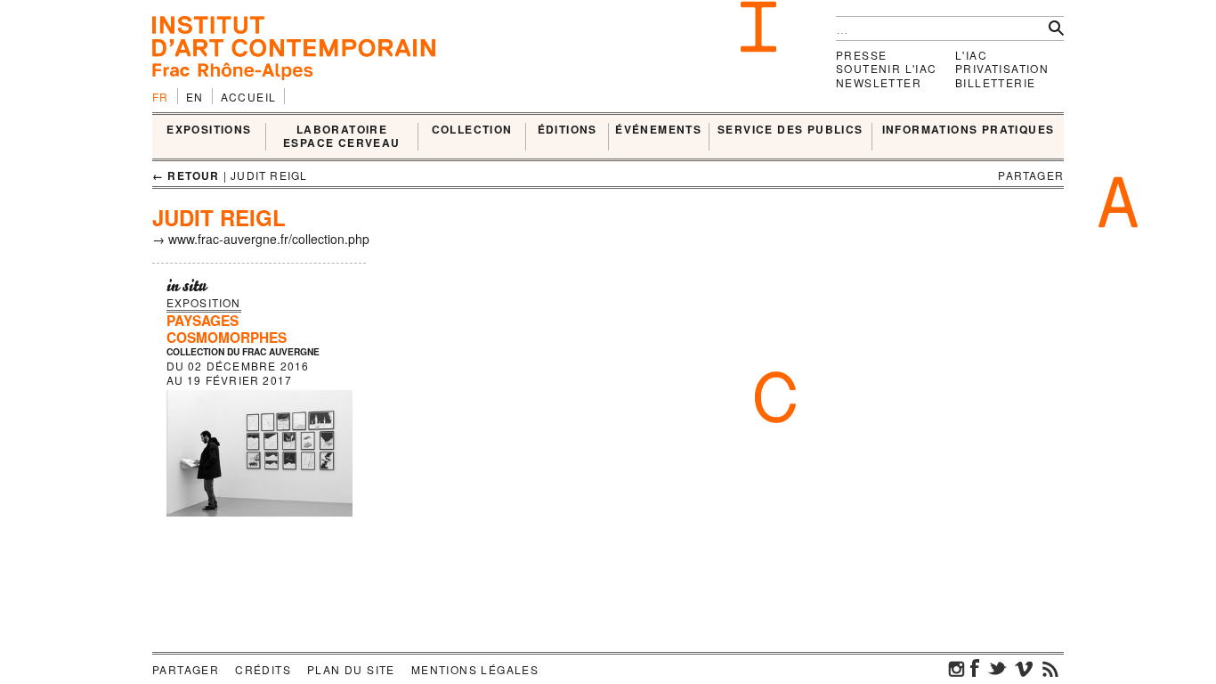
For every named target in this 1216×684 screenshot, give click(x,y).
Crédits (263, 669)
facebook (975, 668)
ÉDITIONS (567, 130)
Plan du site (351, 669)
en (195, 96)
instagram (957, 668)
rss (1050, 668)
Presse (861, 54)
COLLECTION (472, 130)
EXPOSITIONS (208, 130)
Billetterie (995, 82)
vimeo (1023, 668)
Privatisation (1002, 68)
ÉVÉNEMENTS (658, 130)
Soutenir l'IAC (886, 68)
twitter (997, 668)
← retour (186, 175)
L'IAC (971, 54)
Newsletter (878, 82)
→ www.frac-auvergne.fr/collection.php (260, 239)
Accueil (249, 96)
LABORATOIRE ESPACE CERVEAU (342, 137)
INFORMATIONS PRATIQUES (968, 130)
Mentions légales (475, 669)
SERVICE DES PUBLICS (790, 130)
